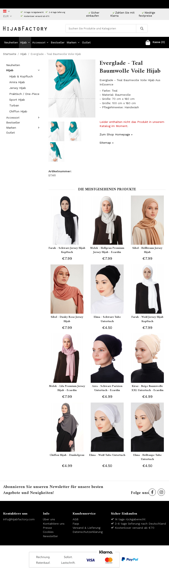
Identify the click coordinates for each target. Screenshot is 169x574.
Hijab (23, 42)
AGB (76, 519)
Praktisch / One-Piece (24, 93)
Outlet (86, 42)
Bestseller (58, 42)
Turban (14, 105)
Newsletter (50, 536)
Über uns (49, 519)
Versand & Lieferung (86, 527)
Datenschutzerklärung (88, 531)
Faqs (76, 523)
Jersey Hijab (17, 88)
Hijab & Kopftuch (21, 76)
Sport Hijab (17, 99)
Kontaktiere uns (54, 523)
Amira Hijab (17, 82)
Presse (47, 527)
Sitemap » (107, 142)
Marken (71, 42)
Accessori (38, 42)
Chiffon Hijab (18, 111)
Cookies (48, 531)
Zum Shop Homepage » (116, 134)
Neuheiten (11, 42)
